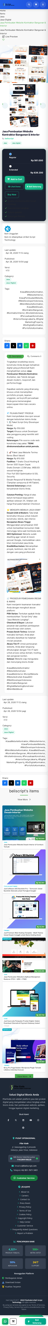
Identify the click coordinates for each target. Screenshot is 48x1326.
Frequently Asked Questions (25, 1229)
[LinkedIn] (23, 1120)
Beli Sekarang (35, 186)
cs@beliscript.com (28, 1166)
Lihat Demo (16, 186)
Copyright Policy (25, 1218)
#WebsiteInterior (37, 741)
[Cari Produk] (29, 5)
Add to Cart (16, 179)
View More (23, 799)
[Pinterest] (23, 1128)
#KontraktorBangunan (15, 753)
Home (3, 10)
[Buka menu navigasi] (43, 5)
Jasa (2, 16)
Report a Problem (25, 1233)
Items (2, 13)
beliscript (9, 138)
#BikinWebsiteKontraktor (16, 750)
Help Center (25, 1222)
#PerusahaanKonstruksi (34, 756)
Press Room (25, 1203)
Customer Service (26, 1178)
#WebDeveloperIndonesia (33, 747)
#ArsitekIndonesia (12, 756)
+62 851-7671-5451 (29, 1170)
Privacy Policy (25, 1207)
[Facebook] (8, 1120)
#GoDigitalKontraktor (35, 762)
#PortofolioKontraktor (35, 765)
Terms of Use (25, 1210)
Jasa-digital (5, 19)
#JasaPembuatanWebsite (33, 744)
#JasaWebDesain (37, 750)
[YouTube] (31, 1120)
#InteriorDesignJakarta (26, 759)
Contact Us (25, 1199)
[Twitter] (16, 1120)
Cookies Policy (25, 1214)
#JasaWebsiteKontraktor (17, 741)
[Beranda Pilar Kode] (10, 5)
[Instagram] (38, 1120)
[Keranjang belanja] (36, 5)
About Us (25, 1192)
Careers (25, 1195)
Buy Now (12, 194)
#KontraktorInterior (36, 753)
